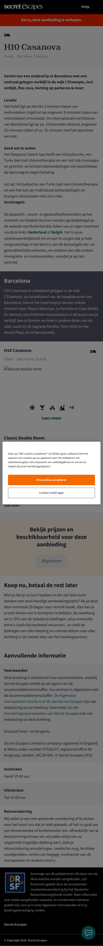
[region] (51, 473)
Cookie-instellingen (51, 493)
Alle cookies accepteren (51, 480)
